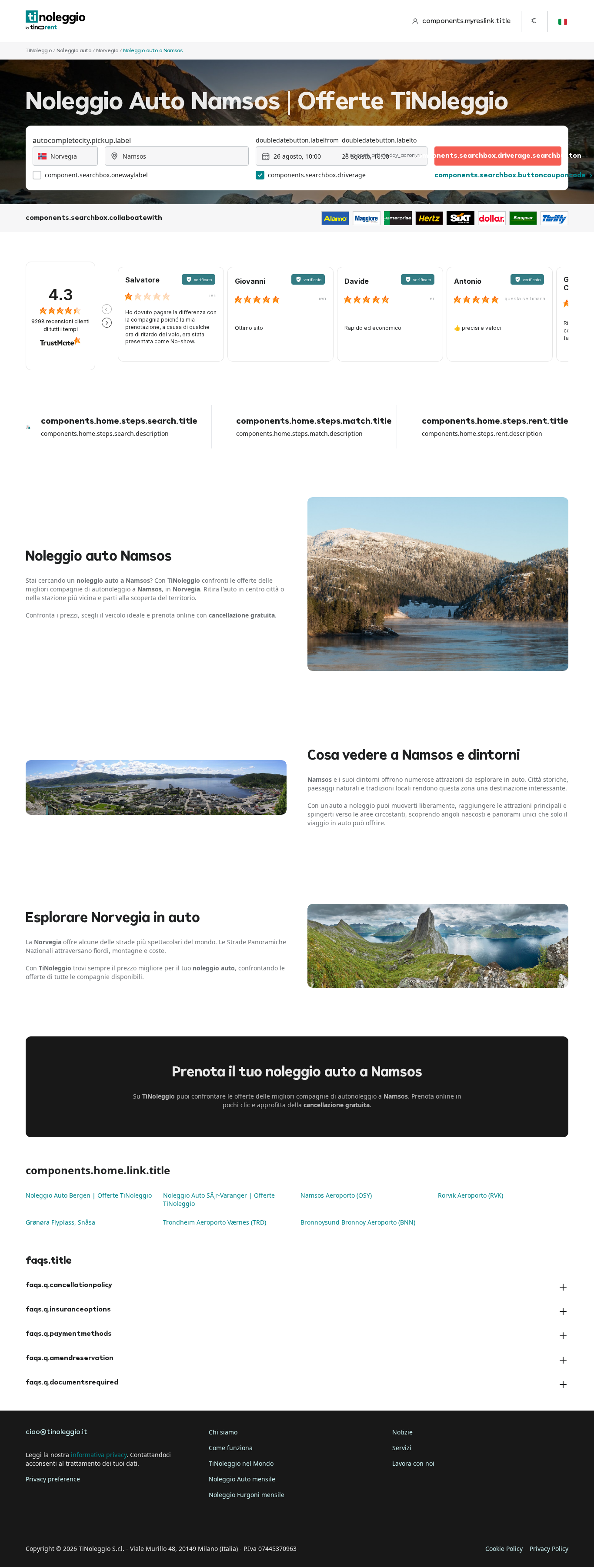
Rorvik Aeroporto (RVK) (470, 1195)
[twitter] (58, 1521)
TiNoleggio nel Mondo (241, 1463)
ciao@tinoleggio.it (56, 1432)
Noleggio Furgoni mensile (246, 1495)
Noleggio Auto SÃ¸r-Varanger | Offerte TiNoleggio (219, 1199)
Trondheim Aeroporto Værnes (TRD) (214, 1222)
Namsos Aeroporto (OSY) (336, 1195)
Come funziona (231, 1448)
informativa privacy (99, 1455)
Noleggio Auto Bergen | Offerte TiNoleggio (89, 1195)
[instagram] (83, 1521)
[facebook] (34, 1521)
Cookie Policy (504, 1548)
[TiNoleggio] (56, 21)
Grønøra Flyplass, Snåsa (60, 1222)
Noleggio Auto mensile (242, 1479)
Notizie (402, 1432)
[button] (107, 309)
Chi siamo (223, 1432)
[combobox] (65, 156)
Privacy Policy (549, 1548)
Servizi (401, 1448)
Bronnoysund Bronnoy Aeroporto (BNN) (357, 1222)
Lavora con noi (413, 1463)
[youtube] (107, 1521)
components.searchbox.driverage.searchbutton (497, 156)
